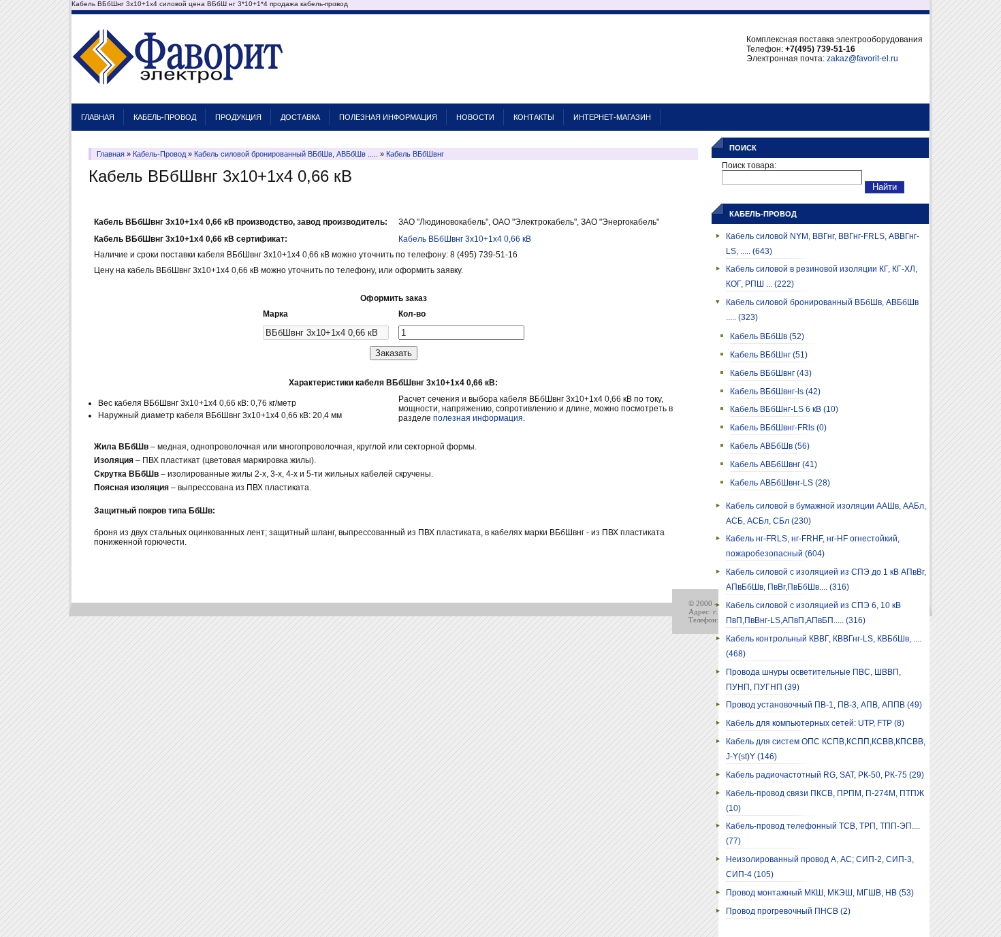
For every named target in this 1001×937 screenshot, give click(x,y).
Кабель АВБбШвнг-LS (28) (780, 483)
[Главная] (178, 96)
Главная (97, 117)
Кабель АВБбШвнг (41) (773, 464)
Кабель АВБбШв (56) (770, 446)
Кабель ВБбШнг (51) (769, 355)
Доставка (300, 117)
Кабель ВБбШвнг (415, 154)
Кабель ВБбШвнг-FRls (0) (778, 427)
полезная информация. (479, 418)
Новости (475, 117)
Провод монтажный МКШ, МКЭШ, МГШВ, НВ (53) (820, 893)
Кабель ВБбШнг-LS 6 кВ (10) (784, 409)
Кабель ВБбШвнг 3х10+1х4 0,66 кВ (464, 239)
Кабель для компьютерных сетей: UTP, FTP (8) (815, 723)
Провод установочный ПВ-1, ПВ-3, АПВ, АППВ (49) (824, 705)
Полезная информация (388, 117)
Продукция (238, 117)
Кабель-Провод (164, 117)
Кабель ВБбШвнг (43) (771, 373)
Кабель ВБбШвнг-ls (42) (775, 391)
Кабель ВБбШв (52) (767, 336)
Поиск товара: (749, 165)
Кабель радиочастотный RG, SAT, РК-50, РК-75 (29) (825, 775)
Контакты (533, 117)
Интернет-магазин (612, 117)
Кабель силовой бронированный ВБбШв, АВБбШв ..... (286, 154)
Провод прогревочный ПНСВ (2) (788, 911)
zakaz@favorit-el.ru (862, 58)
